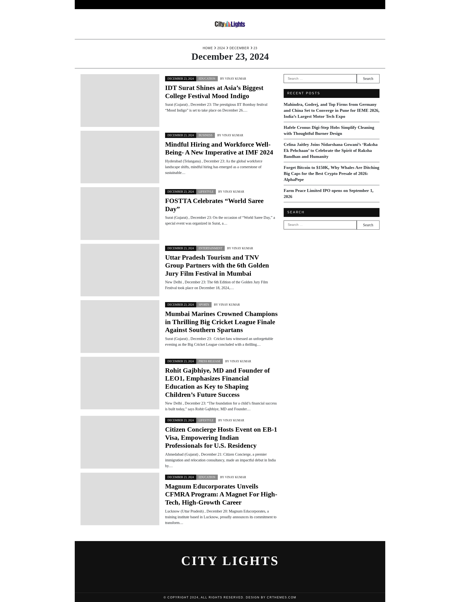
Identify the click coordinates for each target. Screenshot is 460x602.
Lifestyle (217, 4)
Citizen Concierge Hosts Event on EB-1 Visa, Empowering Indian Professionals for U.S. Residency (221, 437)
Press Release (209, 361)
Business (151, 4)
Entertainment (183, 4)
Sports (204, 304)
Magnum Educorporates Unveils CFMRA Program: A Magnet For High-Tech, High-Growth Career (221, 494)
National (244, 4)
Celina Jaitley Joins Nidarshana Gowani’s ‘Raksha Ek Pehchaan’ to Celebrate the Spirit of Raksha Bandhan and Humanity (331, 150)
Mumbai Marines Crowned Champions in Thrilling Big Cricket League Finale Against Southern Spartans (221, 322)
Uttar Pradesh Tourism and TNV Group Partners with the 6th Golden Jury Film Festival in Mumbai (217, 265)
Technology (275, 4)
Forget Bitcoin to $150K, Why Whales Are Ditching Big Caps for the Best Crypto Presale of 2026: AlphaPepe (331, 173)
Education (307, 4)
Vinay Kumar (235, 78)
